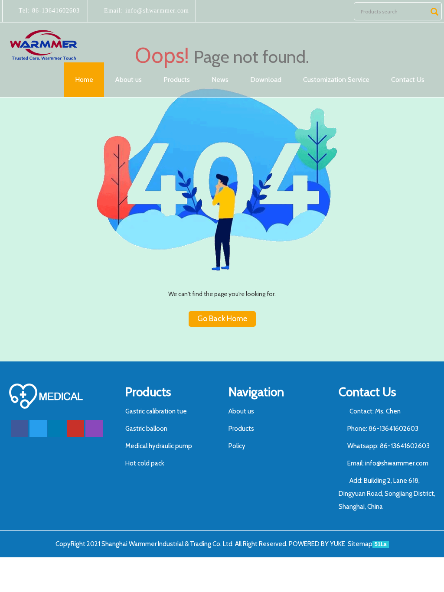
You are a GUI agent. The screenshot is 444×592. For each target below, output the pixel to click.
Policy (237, 446)
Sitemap (360, 544)
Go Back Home (222, 318)
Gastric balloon (146, 429)
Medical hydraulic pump (158, 446)
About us (128, 79)
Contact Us (407, 79)
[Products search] (434, 11)
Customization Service (336, 79)
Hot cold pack (144, 463)
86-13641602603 (55, 10)
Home (84, 79)
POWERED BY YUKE (317, 544)
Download (265, 79)
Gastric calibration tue (156, 411)
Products (176, 79)
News (220, 79)
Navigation (256, 391)
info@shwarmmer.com (156, 10)
